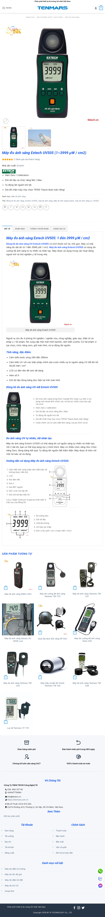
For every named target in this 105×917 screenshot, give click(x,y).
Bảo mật (60, 842)
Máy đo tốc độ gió (13, 874)
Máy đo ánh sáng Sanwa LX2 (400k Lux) (18, 639)
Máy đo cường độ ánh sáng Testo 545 (87, 639)
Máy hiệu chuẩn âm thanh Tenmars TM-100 (52, 684)
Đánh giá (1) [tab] (59, 229)
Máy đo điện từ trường (15, 869)
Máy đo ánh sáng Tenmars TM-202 (17, 684)
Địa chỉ (8, 842)
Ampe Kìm (9, 891)
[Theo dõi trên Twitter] (83, 908)
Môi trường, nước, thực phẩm (50, 17)
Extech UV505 (31, 201)
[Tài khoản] (95, 8)
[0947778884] (100, 871)
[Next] (97, 74)
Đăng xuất (9, 853)
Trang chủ (30, 17)
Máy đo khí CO (11, 885)
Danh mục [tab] (20, 229)
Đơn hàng (9, 830)
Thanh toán (61, 830)
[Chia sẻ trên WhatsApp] (5, 207)
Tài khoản (9, 847)
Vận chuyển (61, 847)
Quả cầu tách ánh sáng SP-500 (52, 638)
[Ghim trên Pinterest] (28, 207)
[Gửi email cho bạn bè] (22, 207)
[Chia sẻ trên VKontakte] (34, 207)
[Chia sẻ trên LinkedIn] (40, 207)
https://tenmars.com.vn (17, 799)
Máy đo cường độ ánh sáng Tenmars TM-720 (52, 595)
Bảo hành (60, 836)
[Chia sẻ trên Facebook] (11, 207)
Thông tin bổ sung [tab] (39, 229)
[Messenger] (100, 885)
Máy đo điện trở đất (14, 880)
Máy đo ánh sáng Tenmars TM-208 (87, 684)
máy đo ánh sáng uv (83, 201)
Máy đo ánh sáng (72, 17)
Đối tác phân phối (12, 816)
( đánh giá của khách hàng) (27, 159)
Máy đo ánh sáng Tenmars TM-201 (87, 595)
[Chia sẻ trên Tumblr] (46, 207)
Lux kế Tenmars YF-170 (18, 728)
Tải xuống (9, 836)
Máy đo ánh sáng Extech (64, 201)
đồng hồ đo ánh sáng (15, 201)
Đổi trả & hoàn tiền (64, 853)
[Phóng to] (5, 121)
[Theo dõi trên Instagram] (78, 908)
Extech (20, 165)
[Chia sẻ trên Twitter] (17, 207)
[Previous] (7, 74)
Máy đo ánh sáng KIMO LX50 (18, 594)
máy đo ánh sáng (45, 201)
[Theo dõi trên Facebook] (74, 908)
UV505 (96, 201)
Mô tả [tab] (7, 229)
